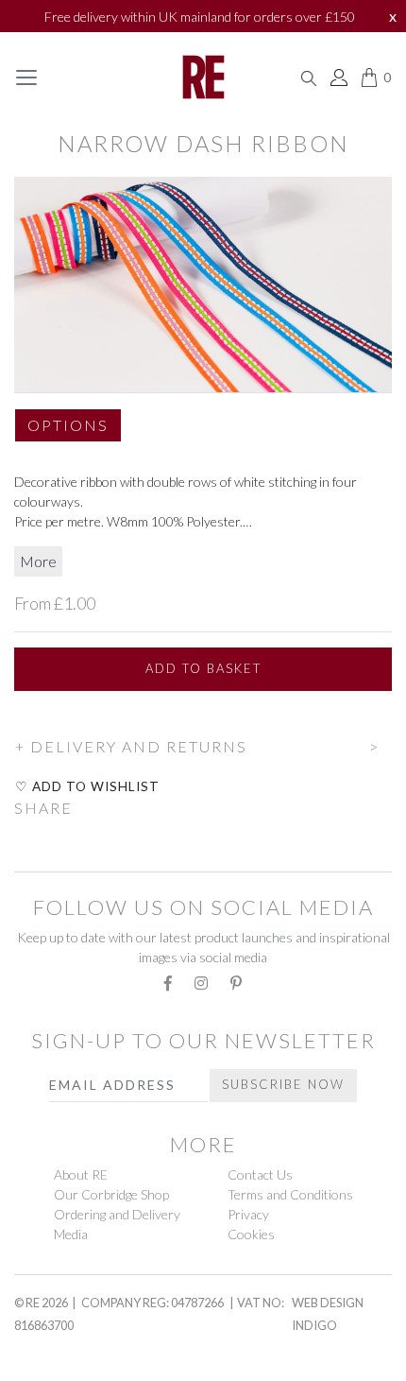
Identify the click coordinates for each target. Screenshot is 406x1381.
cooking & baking (95, 1370)
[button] (68, 432)
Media (71, 1234)
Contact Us (260, 1174)
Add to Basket (203, 668)
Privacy (248, 1214)
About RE (81, 1174)
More (38, 561)
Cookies (251, 1234)
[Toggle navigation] (26, 77)
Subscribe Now (283, 1084)
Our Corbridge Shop (111, 1194)
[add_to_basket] (15, 719)
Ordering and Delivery (117, 1214)
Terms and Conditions (290, 1194)
